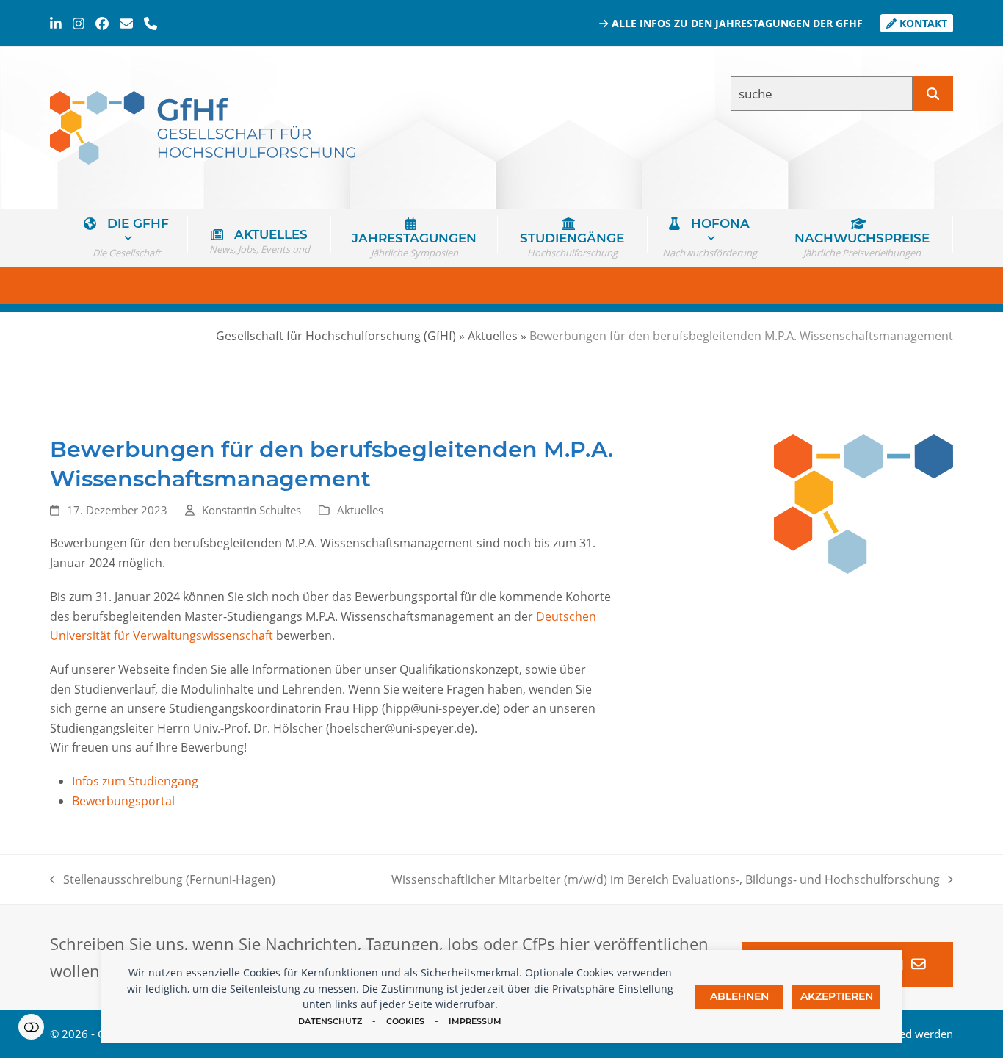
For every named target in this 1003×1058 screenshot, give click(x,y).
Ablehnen (739, 996)
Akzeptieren (836, 996)
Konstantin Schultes (251, 510)
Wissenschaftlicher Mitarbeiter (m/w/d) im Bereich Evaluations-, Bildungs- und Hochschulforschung (665, 880)
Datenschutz (330, 1021)
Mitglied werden (912, 1033)
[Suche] (932, 93)
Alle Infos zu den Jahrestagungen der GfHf (736, 23)
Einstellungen (31, 1027)
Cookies (405, 1021)
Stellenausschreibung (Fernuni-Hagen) (162, 880)
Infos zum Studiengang (135, 781)
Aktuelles (360, 510)
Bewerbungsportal (123, 801)
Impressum (475, 1021)
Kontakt (922, 23)
